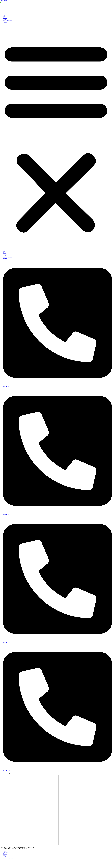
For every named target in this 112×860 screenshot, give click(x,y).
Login (4, 19)
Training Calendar (7, 20)
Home (4, 15)
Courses (5, 18)
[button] (56, 137)
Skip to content (3, 0)
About (4, 16)
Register (5, 22)
